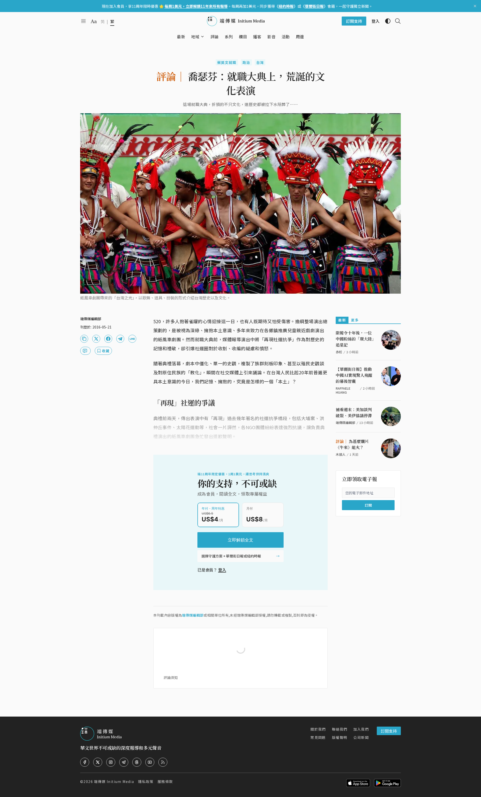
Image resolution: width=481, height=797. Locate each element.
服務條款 (165, 781)
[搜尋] (396, 21)
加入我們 (361, 729)
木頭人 (340, 454)
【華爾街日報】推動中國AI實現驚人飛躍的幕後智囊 (354, 375)
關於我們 (318, 729)
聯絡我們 (339, 729)
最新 (342, 319)
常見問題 (318, 737)
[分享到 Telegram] (120, 339)
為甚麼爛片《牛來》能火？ (352, 444)
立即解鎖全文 (240, 539)
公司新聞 (361, 737)
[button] (195, 37)
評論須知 (171, 677)
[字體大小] (94, 21)
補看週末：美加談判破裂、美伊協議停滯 (354, 412)
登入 (222, 570)
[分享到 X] (96, 339)
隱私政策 (146, 781)
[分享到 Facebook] (108, 339)
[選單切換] (202, 37)
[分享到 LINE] (132, 339)
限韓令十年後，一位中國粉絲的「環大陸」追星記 (355, 339)
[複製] (84, 339)
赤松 (339, 352)
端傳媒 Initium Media (114, 781)
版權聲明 (339, 737)
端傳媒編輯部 (192, 615)
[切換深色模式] (386, 21)
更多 (355, 319)
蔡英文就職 (226, 62)
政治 (246, 62)
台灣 (260, 62)
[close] (475, 6)
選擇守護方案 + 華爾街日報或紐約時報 (231, 555)
